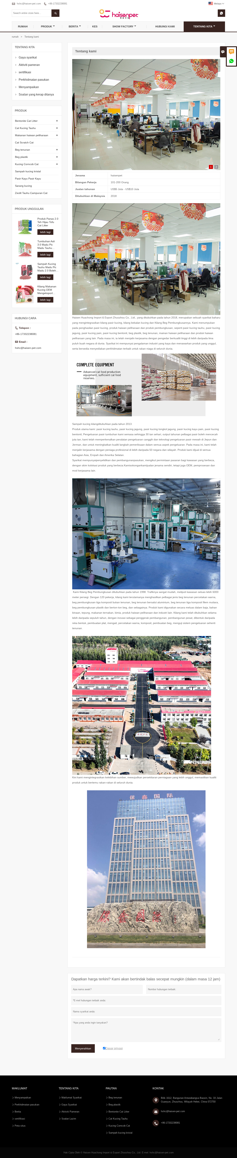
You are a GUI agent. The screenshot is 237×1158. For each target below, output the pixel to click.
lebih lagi (45, 232)
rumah (15, 36)
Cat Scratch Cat (24, 142)
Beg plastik (21, 156)
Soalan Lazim (68, 1106)
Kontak (158, 1076)
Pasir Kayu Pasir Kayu (28, 178)
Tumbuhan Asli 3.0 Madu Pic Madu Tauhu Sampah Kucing (46, 245)
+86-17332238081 (57, 3)
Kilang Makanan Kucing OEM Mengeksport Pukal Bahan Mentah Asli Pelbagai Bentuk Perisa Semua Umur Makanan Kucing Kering (46, 290)
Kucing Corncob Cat (27, 164)
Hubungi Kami (165, 26)
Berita (73, 26)
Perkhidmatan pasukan (34, 79)
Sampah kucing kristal (28, 171)
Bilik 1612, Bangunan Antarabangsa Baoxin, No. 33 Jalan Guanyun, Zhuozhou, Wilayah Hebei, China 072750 (191, 1087)
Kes (94, 26)
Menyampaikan (29, 87)
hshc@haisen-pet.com (29, 3)
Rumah (23, 26)
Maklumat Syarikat (71, 1085)
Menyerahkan (83, 1036)
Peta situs (20, 1113)
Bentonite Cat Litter (26, 120)
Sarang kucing (23, 185)
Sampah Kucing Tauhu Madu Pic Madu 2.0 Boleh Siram (46, 267)
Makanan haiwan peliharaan (31, 135)
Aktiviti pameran (29, 64)
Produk (46, 26)
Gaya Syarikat (69, 1092)
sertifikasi (25, 72)
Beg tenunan (22, 149)
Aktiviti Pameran (70, 1099)
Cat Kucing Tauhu (25, 128)
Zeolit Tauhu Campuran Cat (31, 193)
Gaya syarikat (28, 57)
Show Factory (122, 26)
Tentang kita (202, 26)
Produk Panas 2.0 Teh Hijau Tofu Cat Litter (47, 222)
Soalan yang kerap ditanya (36, 94)
